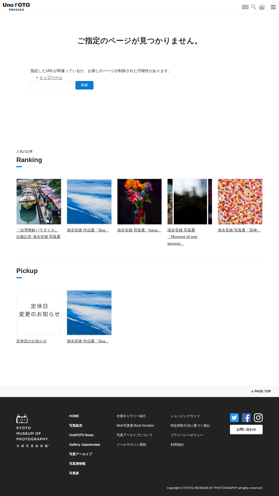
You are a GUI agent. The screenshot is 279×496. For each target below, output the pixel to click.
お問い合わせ (246, 429)
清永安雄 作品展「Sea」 (88, 230)
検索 (84, 85)
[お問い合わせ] (245, 7)
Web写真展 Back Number (135, 425)
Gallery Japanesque (84, 445)
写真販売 (75, 425)
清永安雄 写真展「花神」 (239, 230)
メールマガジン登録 (131, 445)
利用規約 (177, 445)
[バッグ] (262, 7)
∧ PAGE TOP (261, 391)
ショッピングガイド (185, 416)
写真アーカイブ (80, 454)
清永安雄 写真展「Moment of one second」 (182, 237)
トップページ (51, 77)
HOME (74, 416)
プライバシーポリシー (187, 435)
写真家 (74, 473)
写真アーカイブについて (135, 435)
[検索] (253, 7)
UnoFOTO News (81, 435)
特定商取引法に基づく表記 (190, 425)
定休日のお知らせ (31, 341)
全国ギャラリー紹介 (131, 416)
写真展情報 (77, 464)
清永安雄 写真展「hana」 (139, 230)
